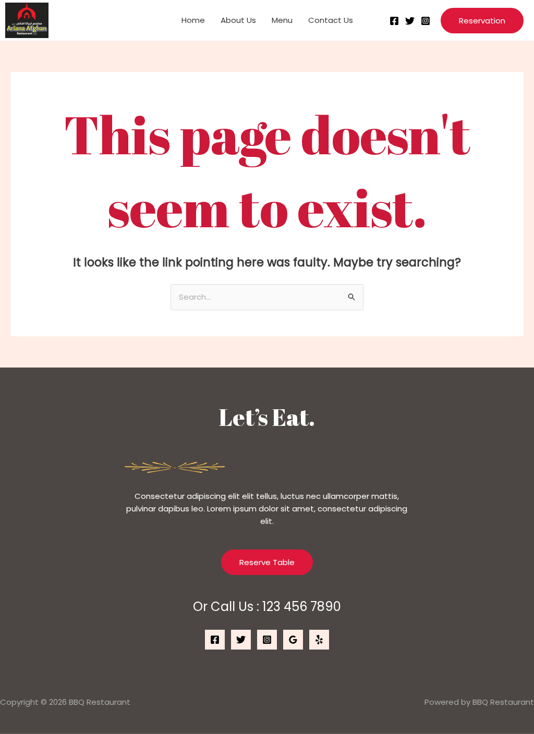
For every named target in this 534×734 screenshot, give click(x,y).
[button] (482, 20)
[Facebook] (394, 21)
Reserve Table (267, 562)
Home (193, 20)
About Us (238, 20)
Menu (282, 20)
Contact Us (330, 20)
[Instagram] (425, 21)
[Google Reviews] (293, 640)
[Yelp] (319, 640)
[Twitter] (410, 21)
